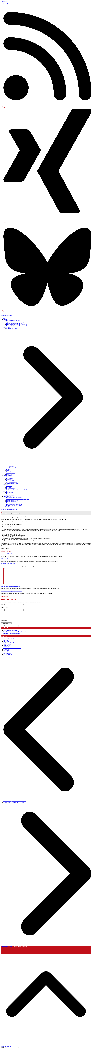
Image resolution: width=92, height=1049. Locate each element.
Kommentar (4, 620)
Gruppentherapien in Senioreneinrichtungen (10, 586)
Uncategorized (6, 655)
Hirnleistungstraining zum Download (11, 633)
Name (2, 604)
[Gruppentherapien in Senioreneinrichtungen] (14, 583)
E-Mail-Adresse (5, 607)
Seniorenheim (6, 651)
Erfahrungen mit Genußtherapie (8, 553)
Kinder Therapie (7, 646)
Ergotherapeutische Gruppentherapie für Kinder (11, 591)
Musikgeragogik (4, 558)
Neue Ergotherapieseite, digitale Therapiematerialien (15, 631)
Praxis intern (6, 650)
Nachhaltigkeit (6, 649)
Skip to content (4, 1)
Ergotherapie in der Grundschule (8, 563)
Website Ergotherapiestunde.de (10, 630)
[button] (9, 509)
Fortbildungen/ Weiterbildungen (10, 642)
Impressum (3, 946)
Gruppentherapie (7, 644)
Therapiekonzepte (7, 654)
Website (2, 610)
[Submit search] (18, 626)
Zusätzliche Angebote (8, 657)
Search (2, 625)
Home (2, 513)
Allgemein (5, 640)
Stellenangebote (7, 653)
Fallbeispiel (6, 641)
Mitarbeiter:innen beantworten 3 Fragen (12, 648)
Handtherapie (6, 645)
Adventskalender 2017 (8, 639)
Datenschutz (9, 946)
